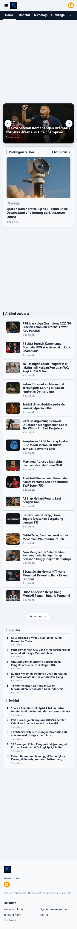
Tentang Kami (12, 914)
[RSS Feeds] (71, 5)
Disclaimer (10, 920)
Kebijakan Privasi (14, 909)
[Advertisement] (38, 60)
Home (9, 15)
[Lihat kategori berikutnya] (70, 15)
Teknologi (41, 15)
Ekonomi (24, 15)
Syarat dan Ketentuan (54, 909)
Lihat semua (61, 152)
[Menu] (6, 5)
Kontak (44, 914)
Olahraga (58, 15)
